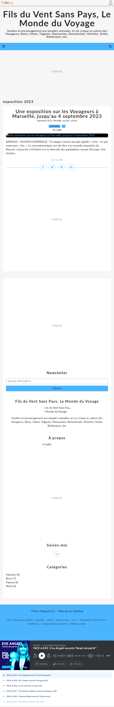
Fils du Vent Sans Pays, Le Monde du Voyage (57, 19)
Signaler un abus (62, 620)
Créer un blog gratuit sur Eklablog (19, 620)
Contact (50, 620)
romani (74, 121)
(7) (11, 578)
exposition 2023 (44, 121)
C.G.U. (74, 620)
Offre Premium (33, 624)
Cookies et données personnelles (54, 624)
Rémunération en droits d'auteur (92, 620)
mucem (65, 121)
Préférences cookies (78, 624)
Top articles (39, 620)
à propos (77, 664)
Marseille (57, 121)
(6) (12, 582)
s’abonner (43, 664)
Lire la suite (57, 160)
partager (61, 664)
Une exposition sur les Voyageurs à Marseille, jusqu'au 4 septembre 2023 (57, 114)
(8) (13, 574)
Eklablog (78, 611)
